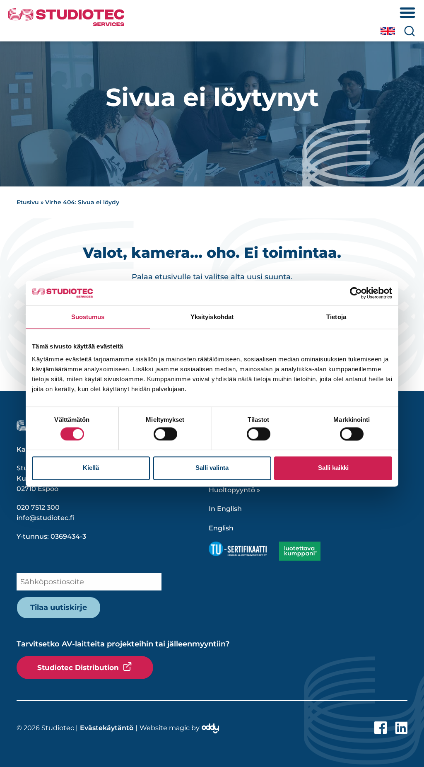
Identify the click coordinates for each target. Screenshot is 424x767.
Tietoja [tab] (336, 316)
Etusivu (28, 202)
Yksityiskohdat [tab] (212, 316)
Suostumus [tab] (88, 316)
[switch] (165, 433)
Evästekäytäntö (106, 728)
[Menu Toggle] (407, 12)
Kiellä (91, 468)
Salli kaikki (333, 468)
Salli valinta (212, 468)
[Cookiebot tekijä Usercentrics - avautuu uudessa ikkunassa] (356, 293)
